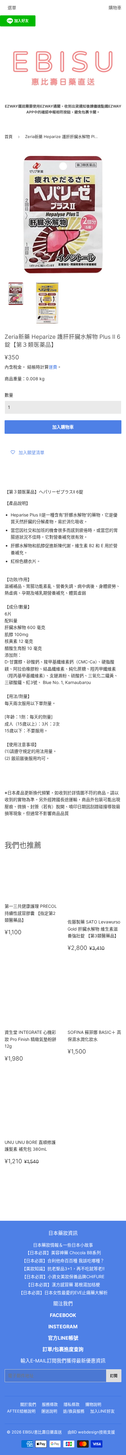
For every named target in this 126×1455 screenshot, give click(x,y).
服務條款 (50, 1404)
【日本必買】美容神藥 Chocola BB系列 (63, 1252)
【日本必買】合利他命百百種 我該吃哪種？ (63, 1260)
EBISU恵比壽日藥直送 (42, 1431)
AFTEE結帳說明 (21, 1411)
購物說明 (93, 1404)
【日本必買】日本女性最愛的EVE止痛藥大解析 (63, 1292)
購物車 (115, 7)
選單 (12, 7)
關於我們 (28, 1404)
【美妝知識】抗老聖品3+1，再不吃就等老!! (63, 1268)
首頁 (9, 136)
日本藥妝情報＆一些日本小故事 (63, 1244)
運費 (53, 367)
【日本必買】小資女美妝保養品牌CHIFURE (63, 1276)
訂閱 (113, 1376)
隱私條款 (72, 1404)
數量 (9, 394)
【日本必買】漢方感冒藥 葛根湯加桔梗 (63, 1284)
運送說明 (49, 1411)
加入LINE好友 (102, 1411)
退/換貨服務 (73, 1411)
